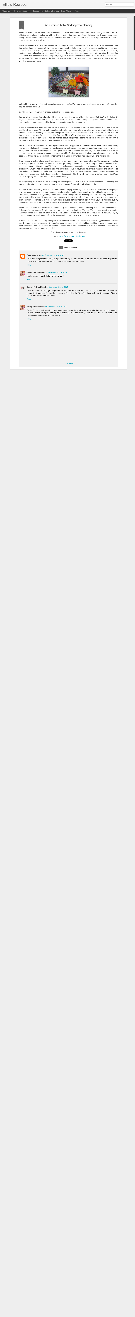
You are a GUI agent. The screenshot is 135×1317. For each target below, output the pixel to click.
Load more (69, 363)
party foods (76, 236)
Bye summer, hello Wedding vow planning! (68, 25)
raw (83, 236)
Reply (29, 264)
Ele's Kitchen (66, 11)
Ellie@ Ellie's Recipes (36, 272)
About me (27, 11)
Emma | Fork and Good (36, 287)
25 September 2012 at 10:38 (56, 306)
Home (18, 11)
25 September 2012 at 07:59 (56, 272)
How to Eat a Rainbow (50, 11)
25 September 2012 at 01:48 (53, 255)
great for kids (64, 236)
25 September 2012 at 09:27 (57, 287)
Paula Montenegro (34, 255)
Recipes (35, 11)
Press (76, 11)
